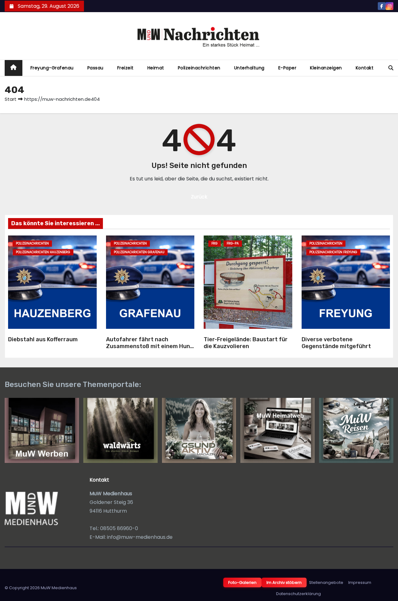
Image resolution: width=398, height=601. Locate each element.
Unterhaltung (249, 68)
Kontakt (365, 68)
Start (10, 99)
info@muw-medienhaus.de (140, 537)
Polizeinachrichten (199, 68)
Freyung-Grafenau (52, 68)
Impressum (359, 582)
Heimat (155, 68)
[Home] (13, 68)
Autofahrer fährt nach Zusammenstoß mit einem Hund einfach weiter (149, 346)
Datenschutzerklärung (298, 594)
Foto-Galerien (242, 582)
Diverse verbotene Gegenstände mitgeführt (336, 343)
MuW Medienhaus (59, 588)
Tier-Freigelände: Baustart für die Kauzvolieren (246, 343)
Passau (95, 68)
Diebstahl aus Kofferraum (43, 339)
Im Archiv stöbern (284, 582)
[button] (390, 68)
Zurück (199, 196)
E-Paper (287, 68)
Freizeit (125, 68)
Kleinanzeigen (326, 68)
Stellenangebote (326, 582)
